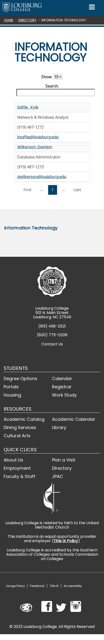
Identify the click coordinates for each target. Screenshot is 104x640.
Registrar (62, 387)
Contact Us (52, 344)
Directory (27, 20)
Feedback (37, 586)
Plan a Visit (63, 460)
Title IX (54, 586)
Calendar (62, 378)
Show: (47, 76)
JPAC (57, 476)
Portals (11, 387)
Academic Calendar (73, 419)
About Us (13, 460)
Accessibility (73, 586)
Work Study (64, 395)
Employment (17, 468)
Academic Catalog (24, 419)
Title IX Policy (65, 541)
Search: (52, 86)
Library (59, 427)
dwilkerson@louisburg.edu (41, 177)
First (27, 190)
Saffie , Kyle (27, 107)
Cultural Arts (17, 436)
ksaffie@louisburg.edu (38, 137)
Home (8, 20)
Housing (12, 395)
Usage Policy (15, 586)
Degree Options (20, 378)
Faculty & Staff (19, 476)
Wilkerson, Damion (34, 147)
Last (77, 190)
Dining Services (20, 427)
